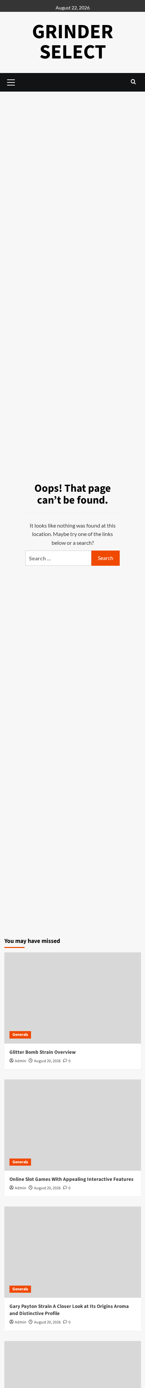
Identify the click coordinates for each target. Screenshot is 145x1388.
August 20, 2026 (47, 1061)
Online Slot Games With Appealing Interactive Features (71, 1179)
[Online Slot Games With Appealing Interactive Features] (72, 1125)
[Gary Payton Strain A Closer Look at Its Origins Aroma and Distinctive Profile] (72, 1252)
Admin (20, 1061)
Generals (20, 1035)
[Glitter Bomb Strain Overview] (72, 998)
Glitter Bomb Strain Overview (42, 1052)
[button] (133, 82)
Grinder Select (72, 42)
